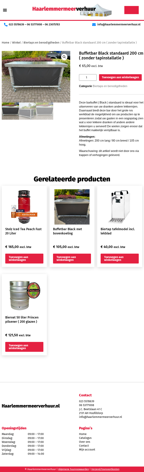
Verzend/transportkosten (105, 469)
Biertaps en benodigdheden (41, 42)
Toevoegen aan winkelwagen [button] (18, 258)
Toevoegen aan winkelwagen (120, 77)
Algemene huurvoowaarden (73, 469)
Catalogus (85, 438)
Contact (84, 445)
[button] (5, 10)
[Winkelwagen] (131, 10)
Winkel (16, 42)
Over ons (84, 441)
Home (5, 42)
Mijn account (87, 449)
